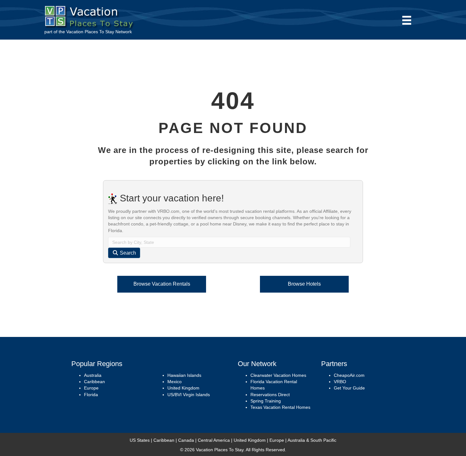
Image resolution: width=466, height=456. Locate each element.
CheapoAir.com (349, 375)
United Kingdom (183, 387)
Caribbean (94, 381)
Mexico (174, 381)
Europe (91, 387)
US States (140, 440)
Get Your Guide (349, 387)
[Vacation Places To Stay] (90, 15)
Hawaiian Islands (184, 375)
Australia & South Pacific (312, 440)
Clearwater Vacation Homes (278, 375)
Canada (186, 440)
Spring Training (265, 400)
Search (127, 253)
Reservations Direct (270, 394)
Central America (214, 440)
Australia (92, 375)
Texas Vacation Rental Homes (280, 407)
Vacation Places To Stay (90, 31)
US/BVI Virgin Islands (188, 394)
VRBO (340, 381)
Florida (91, 394)
